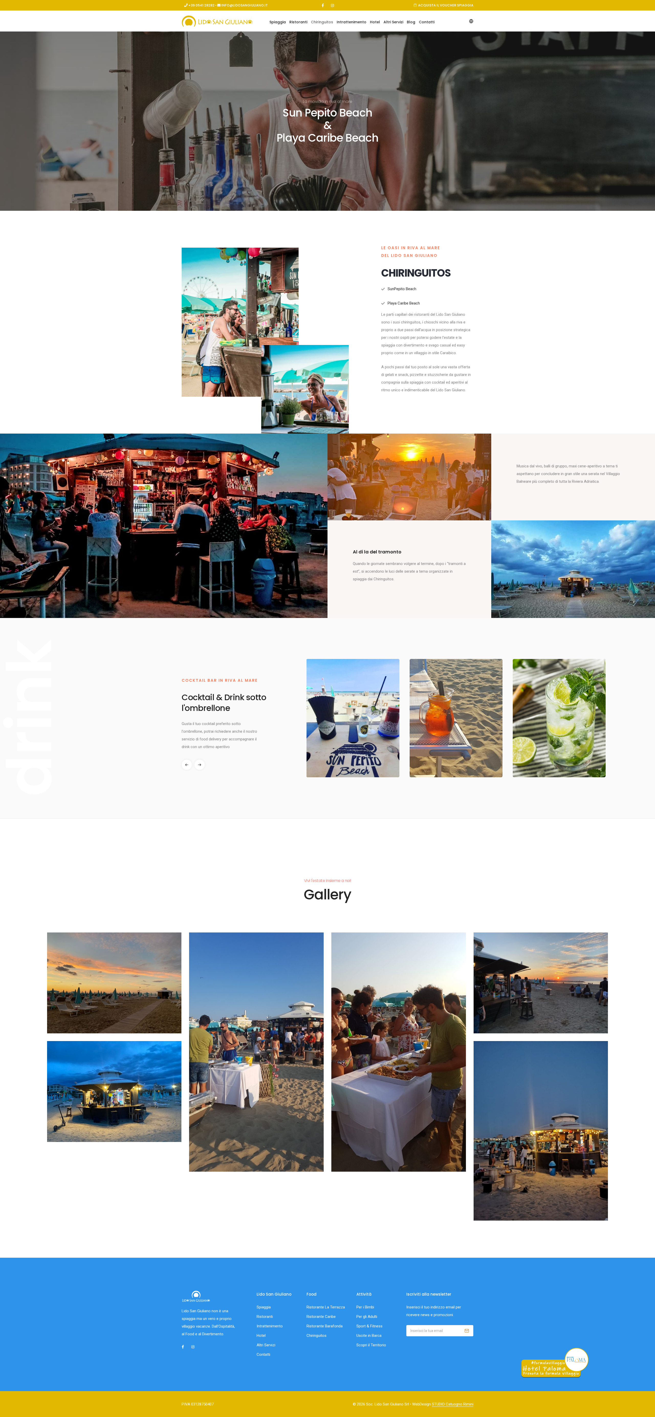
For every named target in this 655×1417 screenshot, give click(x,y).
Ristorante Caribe (321, 1316)
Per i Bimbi (365, 1307)
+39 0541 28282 (201, 5)
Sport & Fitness (369, 1326)
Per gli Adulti (366, 1316)
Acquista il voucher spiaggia (445, 5)
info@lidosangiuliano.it (244, 5)
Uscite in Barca (368, 1335)
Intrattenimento (351, 22)
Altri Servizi (393, 22)
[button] (199, 765)
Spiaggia (277, 22)
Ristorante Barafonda (325, 1326)
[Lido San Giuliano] (114, 982)
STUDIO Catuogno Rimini (452, 1404)
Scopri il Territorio (371, 1345)
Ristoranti (298, 22)
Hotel (375, 22)
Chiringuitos (322, 22)
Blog (411, 22)
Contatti (426, 22)
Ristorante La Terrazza (326, 1307)
